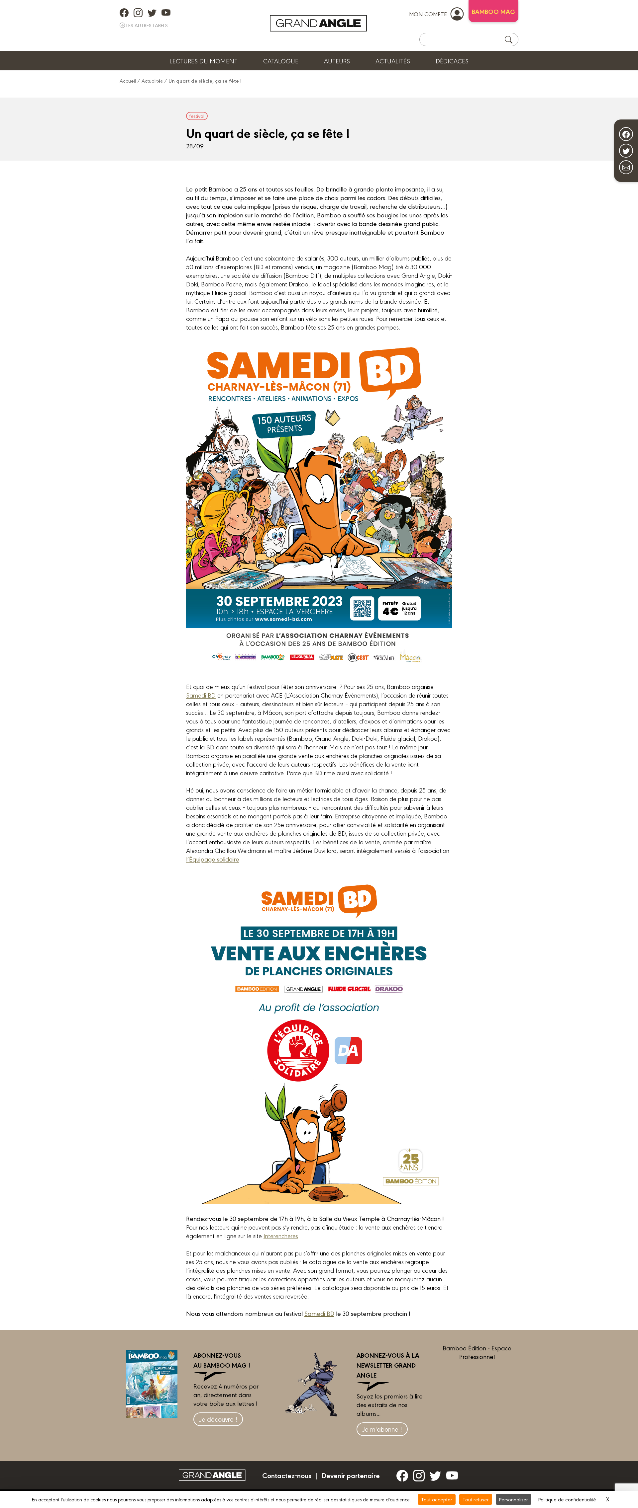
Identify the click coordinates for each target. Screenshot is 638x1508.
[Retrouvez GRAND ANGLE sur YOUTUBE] (165, 13)
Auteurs (337, 60)
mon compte (428, 14)
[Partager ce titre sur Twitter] (626, 150)
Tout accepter (436, 1499)
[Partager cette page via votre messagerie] (626, 167)
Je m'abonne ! (382, 1428)
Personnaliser (513, 1499)
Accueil (128, 80)
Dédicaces (452, 60)
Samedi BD (201, 695)
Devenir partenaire (351, 1475)
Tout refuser (476, 1499)
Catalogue (280, 60)
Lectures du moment (203, 60)
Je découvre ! (218, 1418)
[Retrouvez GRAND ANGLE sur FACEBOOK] (124, 13)
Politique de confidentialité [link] (567, 1499)
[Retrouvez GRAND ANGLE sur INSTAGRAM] (138, 13)
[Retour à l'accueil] (318, 23)
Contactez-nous (286, 1475)
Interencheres (281, 1235)
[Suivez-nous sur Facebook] (626, 134)
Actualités (392, 60)
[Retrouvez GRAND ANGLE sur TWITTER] (152, 13)
